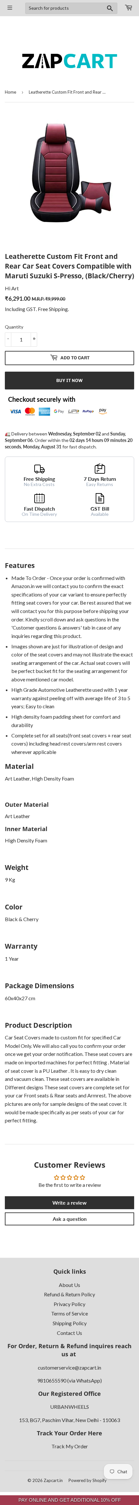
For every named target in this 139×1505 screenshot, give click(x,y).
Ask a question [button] (70, 1219)
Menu (10, 8)
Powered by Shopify (88, 1480)
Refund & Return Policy (69, 1294)
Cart (128, 8)
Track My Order (69, 1446)
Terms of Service (69, 1313)
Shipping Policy (70, 1323)
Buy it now (69, 380)
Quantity (14, 327)
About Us (69, 1285)
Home (10, 92)
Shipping (58, 309)
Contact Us (69, 1333)
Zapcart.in (53, 1480)
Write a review (69, 1202)
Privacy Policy (69, 1304)
